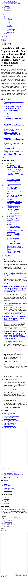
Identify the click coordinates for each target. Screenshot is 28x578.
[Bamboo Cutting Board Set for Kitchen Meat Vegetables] (15, 185)
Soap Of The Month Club (10, 424)
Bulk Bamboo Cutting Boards (11, 420)
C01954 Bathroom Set (12, 118)
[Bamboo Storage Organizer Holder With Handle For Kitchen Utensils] (15, 249)
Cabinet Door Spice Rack (10, 417)
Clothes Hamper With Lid (10, 419)
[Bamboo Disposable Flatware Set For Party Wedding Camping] (14, 144)
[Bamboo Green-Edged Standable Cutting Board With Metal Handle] (15, 216)
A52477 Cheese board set (14, 125)
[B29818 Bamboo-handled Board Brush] (9, 163)
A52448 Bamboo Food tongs (13, 180)
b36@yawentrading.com (10, 473)
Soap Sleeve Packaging (9, 413)
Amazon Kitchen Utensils (10, 427)
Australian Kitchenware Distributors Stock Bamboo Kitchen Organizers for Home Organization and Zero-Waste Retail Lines (15, 289)
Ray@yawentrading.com (10, 471)
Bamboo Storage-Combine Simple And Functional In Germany (15, 260)
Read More (6, 113)
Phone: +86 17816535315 (10, 2)
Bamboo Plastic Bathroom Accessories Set (12, 154)
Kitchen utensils (11, 32)
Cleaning (9, 25)
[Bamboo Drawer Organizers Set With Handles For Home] (14, 130)
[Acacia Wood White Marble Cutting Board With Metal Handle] (15, 193)
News (5, 33)
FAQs (5, 35)
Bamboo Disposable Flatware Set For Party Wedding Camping (13, 148)
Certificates (9, 21)
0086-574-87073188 (18, 474)
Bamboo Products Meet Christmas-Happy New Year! (15, 274)
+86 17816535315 (8, 474)
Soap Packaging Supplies (10, 423)
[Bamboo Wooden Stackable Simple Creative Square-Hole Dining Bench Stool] (15, 224)
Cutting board (10, 30)
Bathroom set (10, 26)
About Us (6, 18)
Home (5, 16)
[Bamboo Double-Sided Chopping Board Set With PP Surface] (15, 232)
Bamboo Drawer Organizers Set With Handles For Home (12, 134)
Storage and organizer (12, 29)
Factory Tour (10, 22)
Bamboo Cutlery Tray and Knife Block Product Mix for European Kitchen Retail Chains (14, 318)
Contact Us (6, 36)
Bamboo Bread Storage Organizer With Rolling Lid (14, 210)
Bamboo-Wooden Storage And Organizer (14, 421)
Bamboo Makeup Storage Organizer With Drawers (14, 243)
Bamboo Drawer (8, 414)
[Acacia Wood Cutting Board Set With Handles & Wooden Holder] (14, 103)
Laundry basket (10, 28)
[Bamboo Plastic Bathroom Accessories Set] (13, 151)
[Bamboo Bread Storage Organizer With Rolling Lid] (15, 207)
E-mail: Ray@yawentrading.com (12, 3)
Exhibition (9, 19)
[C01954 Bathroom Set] (6, 116)
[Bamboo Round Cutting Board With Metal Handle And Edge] (15, 171)
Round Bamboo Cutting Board (11, 416)
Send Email (3, 530)
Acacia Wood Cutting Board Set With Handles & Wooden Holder (13, 108)
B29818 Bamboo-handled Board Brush (15, 166)
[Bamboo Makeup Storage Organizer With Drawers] (15, 239)
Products (6, 23)
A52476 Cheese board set (14, 139)
